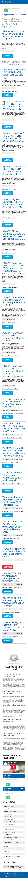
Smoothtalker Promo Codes (10, 821)
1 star (8, 673)
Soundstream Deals (8, 829)
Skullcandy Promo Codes (10, 811)
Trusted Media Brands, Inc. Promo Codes (14, 854)
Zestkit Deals (7, 851)
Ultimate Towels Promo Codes (11, 842)
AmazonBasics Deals (9, 839)
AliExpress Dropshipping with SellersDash (13, 876)
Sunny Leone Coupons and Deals (10, 538)
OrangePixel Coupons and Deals (10, 462)
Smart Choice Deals (8, 819)
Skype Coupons (7, 816)
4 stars (16, 673)
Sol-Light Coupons (8, 824)
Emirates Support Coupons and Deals (11, 612)
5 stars (20, 673)
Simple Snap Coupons (9, 806)
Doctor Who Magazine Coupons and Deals (12, 511)
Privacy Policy (11, 875)
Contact (5, 875)
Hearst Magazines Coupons (10, 837)
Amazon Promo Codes (9, 832)
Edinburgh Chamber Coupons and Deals (12, 587)
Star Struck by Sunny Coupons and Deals (12, 487)
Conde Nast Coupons (9, 848)
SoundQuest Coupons (9, 827)
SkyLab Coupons (8, 814)
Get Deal (7, 56)
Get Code (8, 567)
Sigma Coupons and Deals (9, 123)
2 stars (10, 673)
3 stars (14, 673)
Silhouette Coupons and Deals (9, 91)
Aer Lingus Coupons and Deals (10, 636)
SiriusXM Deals (7, 809)
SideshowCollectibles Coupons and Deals (12, 413)
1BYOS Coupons (8, 834)
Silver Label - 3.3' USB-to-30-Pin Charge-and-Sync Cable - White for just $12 (14, 867)
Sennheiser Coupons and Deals (10, 287)
